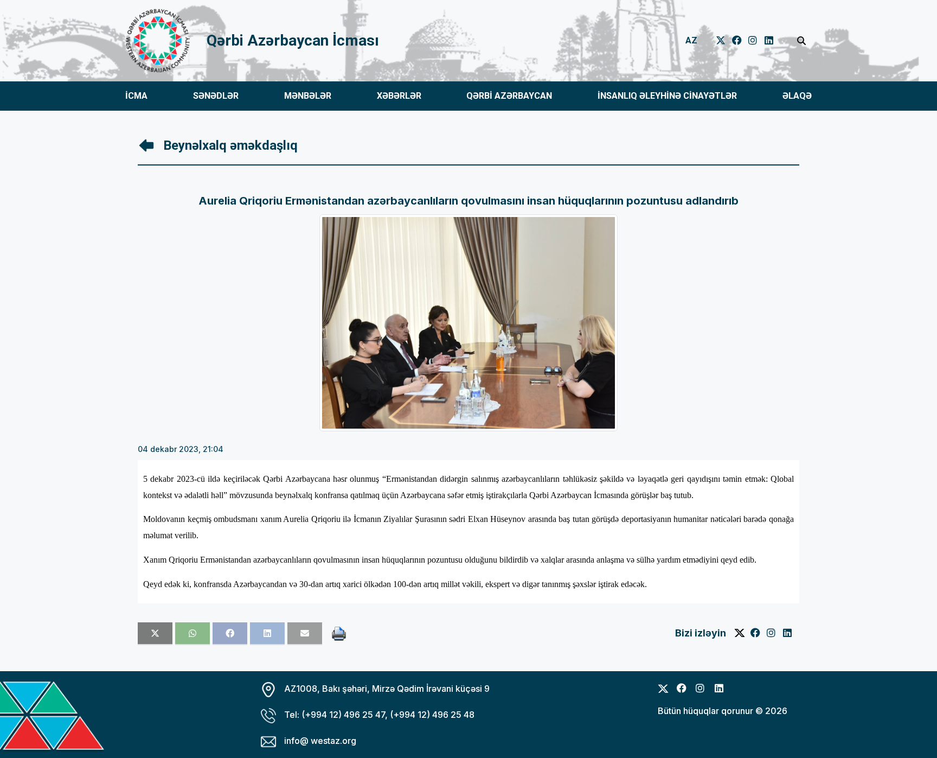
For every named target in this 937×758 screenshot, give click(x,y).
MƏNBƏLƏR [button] (307, 96)
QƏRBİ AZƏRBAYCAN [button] (509, 96)
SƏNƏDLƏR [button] (216, 96)
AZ (691, 40)
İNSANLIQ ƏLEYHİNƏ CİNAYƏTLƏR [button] (667, 96)
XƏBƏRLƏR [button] (399, 96)
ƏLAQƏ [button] (797, 96)
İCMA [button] (136, 96)
